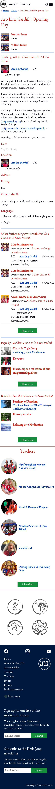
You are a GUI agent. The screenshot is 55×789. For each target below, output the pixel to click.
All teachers (28, 584)
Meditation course (13, 689)
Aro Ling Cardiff (19, 69)
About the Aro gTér (14, 663)
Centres (8, 685)
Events (7, 681)
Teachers (8, 672)
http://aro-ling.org (11, 121)
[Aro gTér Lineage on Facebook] (6, 651)
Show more (27, 331)
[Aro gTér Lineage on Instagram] (27, 651)
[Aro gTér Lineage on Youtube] (49, 651)
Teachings (9, 676)
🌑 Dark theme (12, 696)
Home (7, 659)
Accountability (11, 667)
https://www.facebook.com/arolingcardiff (23, 128)
